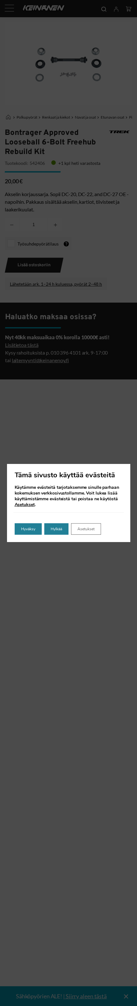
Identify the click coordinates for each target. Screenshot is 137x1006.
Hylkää (56, 529)
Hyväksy (28, 529)
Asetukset (25, 505)
